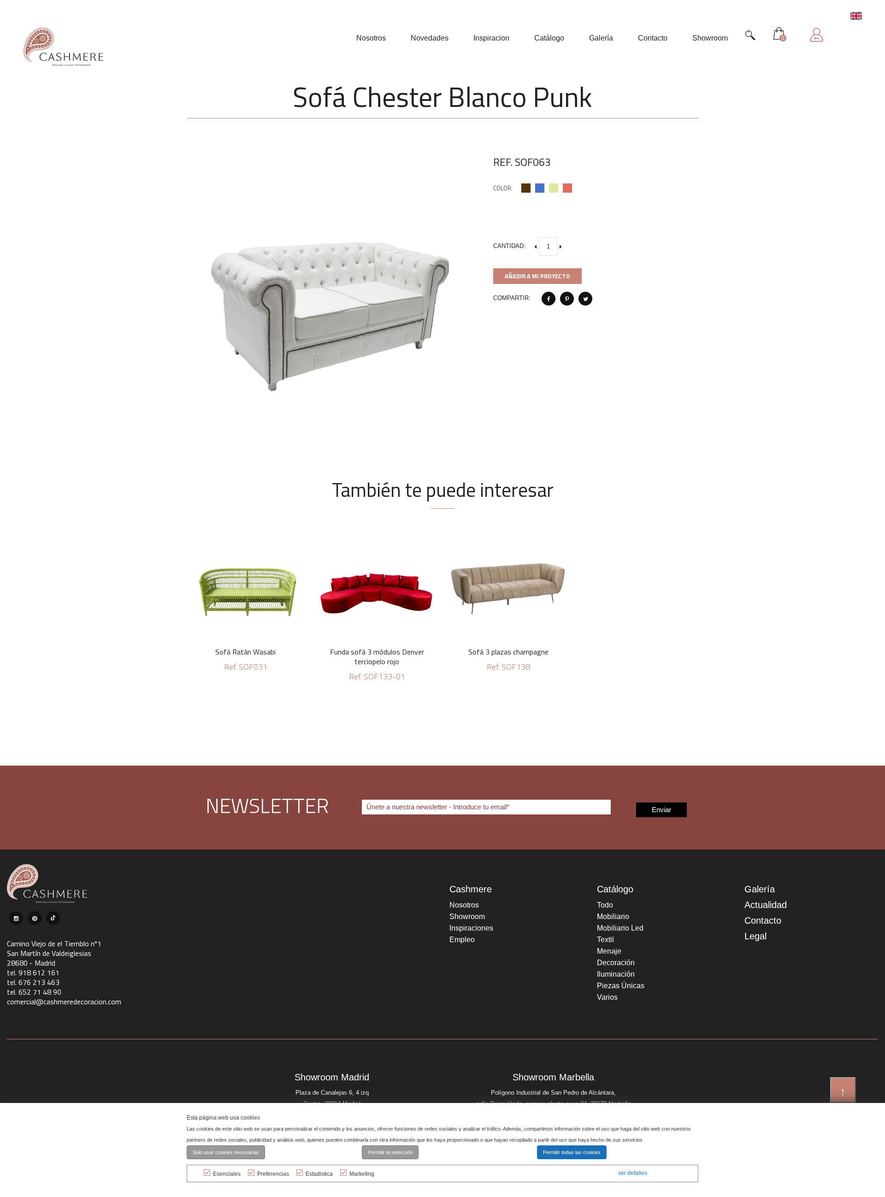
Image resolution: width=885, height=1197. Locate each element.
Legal (755, 936)
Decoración (616, 963)
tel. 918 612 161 (33, 972)
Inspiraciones (471, 928)
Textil (605, 939)
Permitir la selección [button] (390, 1152)
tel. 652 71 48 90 (34, 991)
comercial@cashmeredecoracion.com (64, 1001)
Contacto (762, 920)
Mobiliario (613, 916)
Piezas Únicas (620, 986)
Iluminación (616, 974)
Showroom (467, 916)
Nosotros (464, 905)
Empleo (462, 939)
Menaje (609, 951)
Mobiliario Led (620, 928)
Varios (607, 997)
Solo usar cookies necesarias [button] (226, 1152)
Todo (605, 905)
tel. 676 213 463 (33, 982)
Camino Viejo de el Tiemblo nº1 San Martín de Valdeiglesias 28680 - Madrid (54, 953)
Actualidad (765, 905)
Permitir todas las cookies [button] (572, 1152)
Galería (759, 889)
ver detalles (632, 1173)
